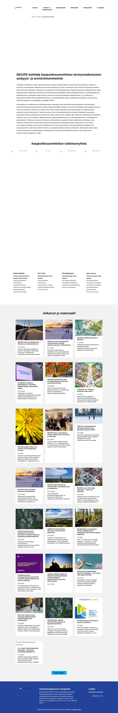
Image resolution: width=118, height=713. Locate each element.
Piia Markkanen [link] (71, 287)
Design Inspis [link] (76, 709)
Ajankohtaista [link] (61, 8)
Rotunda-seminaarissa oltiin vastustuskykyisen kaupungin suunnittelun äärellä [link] (57, 381)
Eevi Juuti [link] (45, 289)
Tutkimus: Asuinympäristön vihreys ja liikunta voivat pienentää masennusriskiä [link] (86, 428)
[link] (13, 296)
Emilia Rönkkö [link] (22, 291)
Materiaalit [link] (74, 8)
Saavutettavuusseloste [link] (96, 692)
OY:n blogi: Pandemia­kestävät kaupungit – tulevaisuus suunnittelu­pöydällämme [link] (28, 650)
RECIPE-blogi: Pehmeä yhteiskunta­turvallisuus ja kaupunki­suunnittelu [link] (56, 622)
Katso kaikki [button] (59, 673)
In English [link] (100, 8)
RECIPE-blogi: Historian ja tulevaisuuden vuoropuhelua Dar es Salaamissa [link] (58, 486)
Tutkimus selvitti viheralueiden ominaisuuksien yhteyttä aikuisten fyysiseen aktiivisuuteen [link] (59, 343)
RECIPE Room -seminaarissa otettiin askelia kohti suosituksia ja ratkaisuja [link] (58, 434)
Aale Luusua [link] (94, 291)
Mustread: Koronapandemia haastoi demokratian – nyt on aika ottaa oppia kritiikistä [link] (88, 573)
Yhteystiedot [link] (87, 8)
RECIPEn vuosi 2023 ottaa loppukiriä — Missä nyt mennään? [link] (86, 489)
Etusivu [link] (35, 8)
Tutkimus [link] (46, 8)
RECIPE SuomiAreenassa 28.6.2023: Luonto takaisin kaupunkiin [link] (56, 530)
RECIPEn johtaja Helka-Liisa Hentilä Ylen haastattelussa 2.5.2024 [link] (27, 448)
